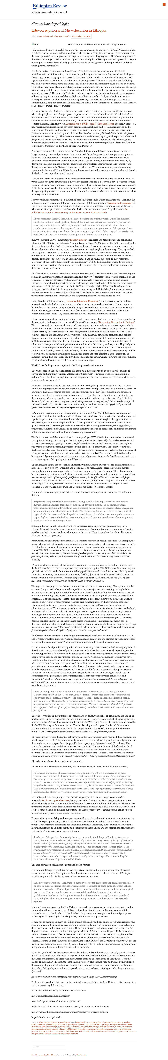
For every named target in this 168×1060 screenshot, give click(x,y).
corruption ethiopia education (53, 1024)
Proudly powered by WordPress (43, 1055)
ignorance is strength (39, 1031)
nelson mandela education (108, 1031)
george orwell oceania (122, 1029)
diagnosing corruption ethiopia (77, 1024)
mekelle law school (71, 1031)
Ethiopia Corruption (118, 1024)
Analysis (47, 1022)
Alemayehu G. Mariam (81, 36)
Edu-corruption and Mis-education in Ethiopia (68, 30)
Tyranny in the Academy (120, 203)
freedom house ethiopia (104, 1029)
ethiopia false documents (69, 1027)
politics (121, 1031)
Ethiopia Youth (89, 1029)
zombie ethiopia (44, 1034)
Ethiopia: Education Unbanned (83, 301)
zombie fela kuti (58, 1034)
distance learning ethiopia (99, 1024)
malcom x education (55, 1031)
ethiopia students (37, 1029)
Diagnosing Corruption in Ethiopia (116, 322)
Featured (61, 1022)
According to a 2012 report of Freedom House (90, 124)
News (68, 1022)
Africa (41, 1022)
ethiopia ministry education (103, 1027)
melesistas (94, 1031)
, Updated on (53, 36)
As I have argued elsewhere (55, 800)
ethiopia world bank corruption (71, 1029)
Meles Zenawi (84, 1031)
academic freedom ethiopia (106, 1022)
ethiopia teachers (51, 1029)
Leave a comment (71, 1034)
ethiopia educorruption (50, 1027)
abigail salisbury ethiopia (85, 1022)
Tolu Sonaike (81, 1055)
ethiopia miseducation (123, 1027)
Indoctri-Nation (78, 240)
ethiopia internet (86, 1027)
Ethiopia (54, 1022)
